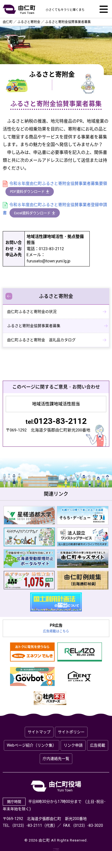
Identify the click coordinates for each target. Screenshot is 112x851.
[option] (29, 515)
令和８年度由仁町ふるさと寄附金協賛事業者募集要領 (58, 183)
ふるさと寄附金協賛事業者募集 (33, 326)
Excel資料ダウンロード (32, 213)
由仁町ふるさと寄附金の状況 (32, 311)
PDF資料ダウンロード (27, 192)
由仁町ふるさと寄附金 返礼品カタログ (41, 340)
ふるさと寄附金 (56, 296)
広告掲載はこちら (56, 631)
